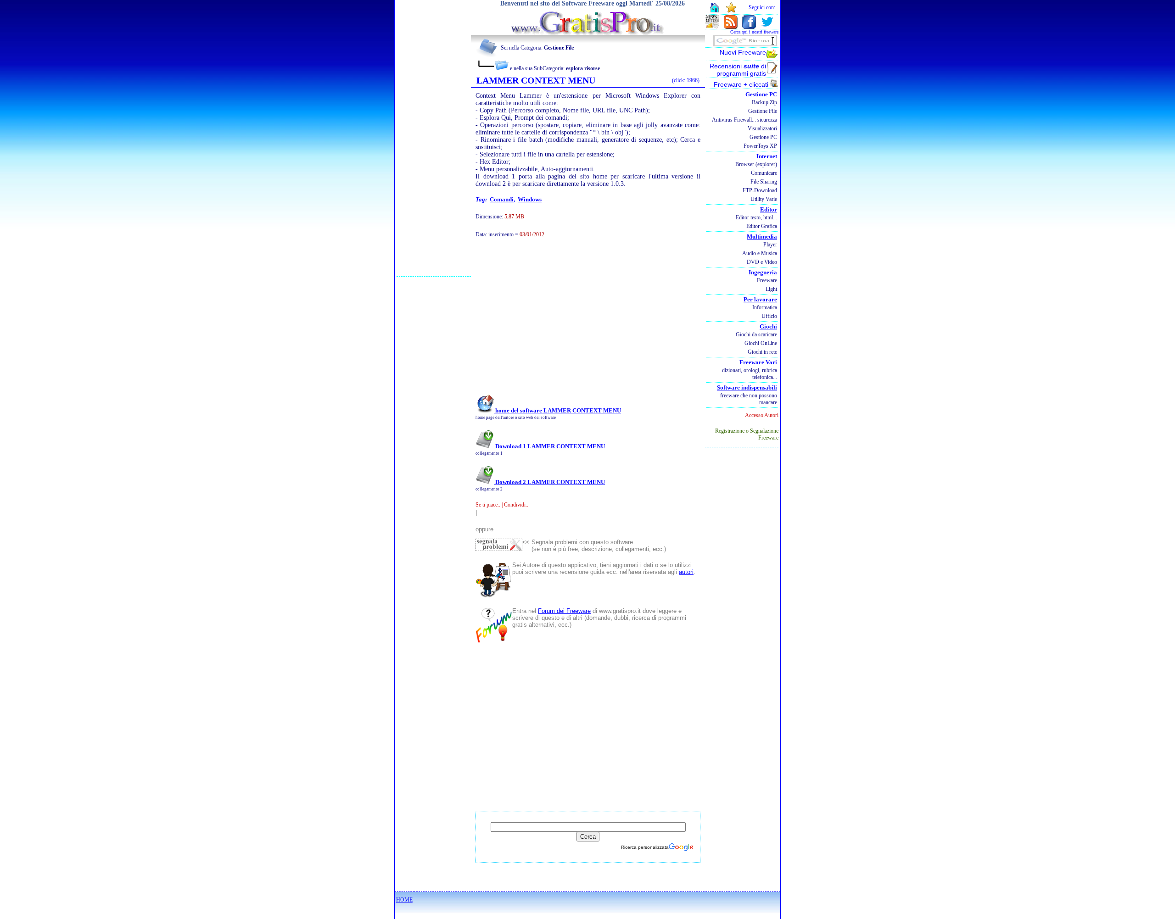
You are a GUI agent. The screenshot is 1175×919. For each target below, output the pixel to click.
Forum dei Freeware (564, 610)
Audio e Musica (759, 253)
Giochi (768, 326)
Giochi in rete (762, 352)
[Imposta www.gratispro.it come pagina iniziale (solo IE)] (714, 11)
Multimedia (762, 236)
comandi (502, 199)
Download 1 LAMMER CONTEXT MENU (549, 446)
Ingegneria (763, 272)
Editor (768, 209)
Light (771, 289)
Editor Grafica (761, 226)
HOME (404, 900)
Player (770, 244)
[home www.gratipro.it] (588, 32)
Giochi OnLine (760, 343)
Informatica (764, 307)
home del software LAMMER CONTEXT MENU (557, 410)
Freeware (767, 280)
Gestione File (762, 111)
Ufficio (769, 316)
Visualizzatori (762, 128)
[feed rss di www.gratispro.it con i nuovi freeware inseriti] (731, 26)
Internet (766, 156)
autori (686, 571)
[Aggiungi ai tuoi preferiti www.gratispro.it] (731, 11)
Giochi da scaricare (756, 334)
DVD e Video (762, 262)
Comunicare (764, 173)
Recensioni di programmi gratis (738, 69)
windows (530, 199)
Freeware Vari (758, 362)
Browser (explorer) (756, 164)
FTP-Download (760, 190)
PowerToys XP (760, 146)
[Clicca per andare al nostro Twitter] (767, 26)
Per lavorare (760, 299)
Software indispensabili (747, 387)
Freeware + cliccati (742, 84)
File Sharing (763, 181)
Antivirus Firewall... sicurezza (744, 120)
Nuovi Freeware (743, 52)
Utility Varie (763, 199)
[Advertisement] (433, 138)
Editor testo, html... (756, 217)
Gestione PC (761, 94)
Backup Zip (764, 102)
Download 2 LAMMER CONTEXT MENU (549, 482)
